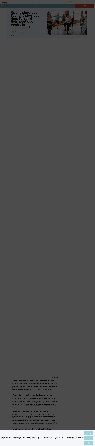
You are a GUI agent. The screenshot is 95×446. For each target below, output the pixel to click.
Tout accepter (88, 433)
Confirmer (47, 52)
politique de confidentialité (64, 21)
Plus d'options (88, 443)
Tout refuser (88, 438)
